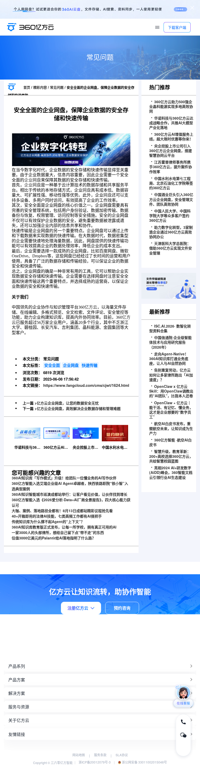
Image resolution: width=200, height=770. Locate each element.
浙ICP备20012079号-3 (95, 762)
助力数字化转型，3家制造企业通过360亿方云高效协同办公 (171, 232)
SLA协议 (122, 755)
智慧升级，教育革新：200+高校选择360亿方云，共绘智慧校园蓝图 (171, 456)
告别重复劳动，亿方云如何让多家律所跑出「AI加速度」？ (171, 375)
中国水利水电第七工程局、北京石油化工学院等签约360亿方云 (171, 183)
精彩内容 (40, 87)
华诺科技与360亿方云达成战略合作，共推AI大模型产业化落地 (171, 123)
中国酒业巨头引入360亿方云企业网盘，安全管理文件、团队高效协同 (171, 199)
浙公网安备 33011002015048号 (144, 762)
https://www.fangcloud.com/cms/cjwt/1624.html (86, 385)
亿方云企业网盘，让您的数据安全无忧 (68, 403)
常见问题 (57, 87)
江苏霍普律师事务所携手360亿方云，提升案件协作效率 (170, 167)
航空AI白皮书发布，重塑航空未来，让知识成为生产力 (171, 428)
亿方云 (91, 307)
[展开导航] (157, 27)
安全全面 (52, 365)
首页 (26, 87)
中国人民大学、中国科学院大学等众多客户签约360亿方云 (170, 215)
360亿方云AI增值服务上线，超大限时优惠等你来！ (171, 136)
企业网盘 (32, 180)
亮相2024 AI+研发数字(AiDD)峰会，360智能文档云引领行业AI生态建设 (170, 472)
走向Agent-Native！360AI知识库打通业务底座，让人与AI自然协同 (168, 358)
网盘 (87, 190)
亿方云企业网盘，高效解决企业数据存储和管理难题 (79, 408)
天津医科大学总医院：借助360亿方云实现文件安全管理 (170, 248)
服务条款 (100, 755)
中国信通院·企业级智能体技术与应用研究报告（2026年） (170, 342)
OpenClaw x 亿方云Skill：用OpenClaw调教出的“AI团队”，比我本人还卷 (171, 391)
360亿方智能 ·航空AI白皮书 (170, 442)
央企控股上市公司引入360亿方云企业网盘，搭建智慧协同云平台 (170, 150)
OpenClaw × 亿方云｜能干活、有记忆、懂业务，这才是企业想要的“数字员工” (171, 409)
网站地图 (78, 755)
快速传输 (89, 365)
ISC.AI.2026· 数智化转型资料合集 (170, 328)
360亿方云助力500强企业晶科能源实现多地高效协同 (171, 106)
